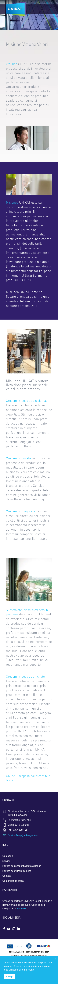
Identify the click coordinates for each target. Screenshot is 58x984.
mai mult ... (23, 908)
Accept (9, 976)
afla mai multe (26, 969)
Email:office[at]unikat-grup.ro (22, 835)
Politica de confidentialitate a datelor (21, 866)
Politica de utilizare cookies (16, 871)
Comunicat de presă (13, 881)
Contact (6, 876)
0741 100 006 (22, 825)
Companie (7, 856)
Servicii (6, 861)
